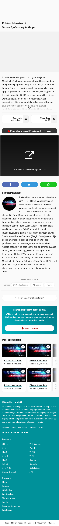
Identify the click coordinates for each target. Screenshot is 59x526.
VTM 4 (32, 456)
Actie (50, 285)
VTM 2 (32, 452)
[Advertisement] (29, 51)
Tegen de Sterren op (11, 506)
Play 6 (4, 460)
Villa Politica (7, 490)
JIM (31, 472)
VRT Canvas (35, 444)
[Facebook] (10, 184)
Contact (5, 427)
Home (7, 523)
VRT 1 (5, 444)
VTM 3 (5, 456)
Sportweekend (8, 494)
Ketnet (5, 464)
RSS (41, 427)
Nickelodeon (35, 468)
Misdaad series (21, 285)
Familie (5, 502)
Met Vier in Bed (8, 498)
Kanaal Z (33, 464)
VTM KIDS (6, 468)
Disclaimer (22, 427)
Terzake (5, 486)
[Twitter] (29, 184)
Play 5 (4, 452)
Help (14, 427)
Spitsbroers (7, 510)
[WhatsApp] (48, 184)
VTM (4, 448)
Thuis (4, 482)
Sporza (33, 460)
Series (38, 285)
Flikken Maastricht (11, 192)
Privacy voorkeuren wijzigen (15, 432)
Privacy (33, 427)
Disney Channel (9, 472)
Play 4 (32, 448)
